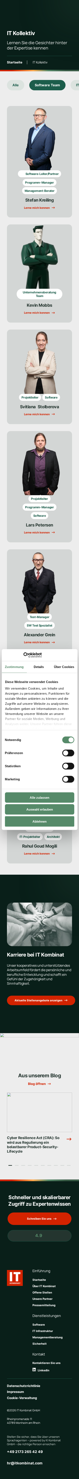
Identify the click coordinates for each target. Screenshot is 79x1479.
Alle (15, 85)
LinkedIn (42, 1370)
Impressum (15, 1392)
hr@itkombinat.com (25, 1463)
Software (38, 1324)
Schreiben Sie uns (39, 1218)
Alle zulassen (39, 797)
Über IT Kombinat (44, 1286)
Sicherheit (39, 1343)
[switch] (68, 752)
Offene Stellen (42, 1292)
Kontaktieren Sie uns (46, 1363)
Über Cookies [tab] (64, 666)
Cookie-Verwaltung (22, 1398)
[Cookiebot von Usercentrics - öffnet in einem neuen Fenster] (23, 655)
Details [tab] (39, 666)
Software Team (47, 85)
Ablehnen (39, 821)
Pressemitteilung (43, 1305)
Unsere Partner (42, 1298)
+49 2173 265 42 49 (25, 1452)
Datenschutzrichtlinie (23, 1386)
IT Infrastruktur (42, 1331)
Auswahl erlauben (39, 809)
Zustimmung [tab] (14, 666)
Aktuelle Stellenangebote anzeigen (38, 1000)
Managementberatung (47, 1337)
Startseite (14, 62)
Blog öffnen (37, 1084)
